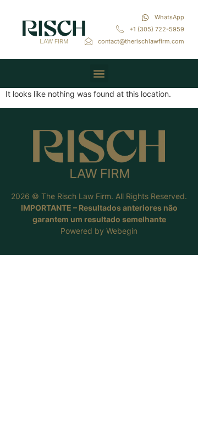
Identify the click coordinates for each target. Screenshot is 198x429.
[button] (99, 73)
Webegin (122, 230)
